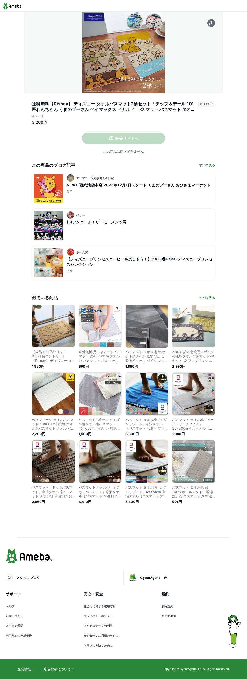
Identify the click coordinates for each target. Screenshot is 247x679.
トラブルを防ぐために (98, 645)
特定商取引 (169, 616)
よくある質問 (14, 626)
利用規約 (167, 606)
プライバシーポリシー (98, 616)
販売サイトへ (126, 138)
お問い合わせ (14, 616)
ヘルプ (10, 606)
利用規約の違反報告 (19, 635)
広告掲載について (57, 669)
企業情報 (24, 669)
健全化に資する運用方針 (100, 606)
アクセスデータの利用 (98, 626)
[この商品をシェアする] (211, 23)
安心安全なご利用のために (101, 635)
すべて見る (207, 165)
